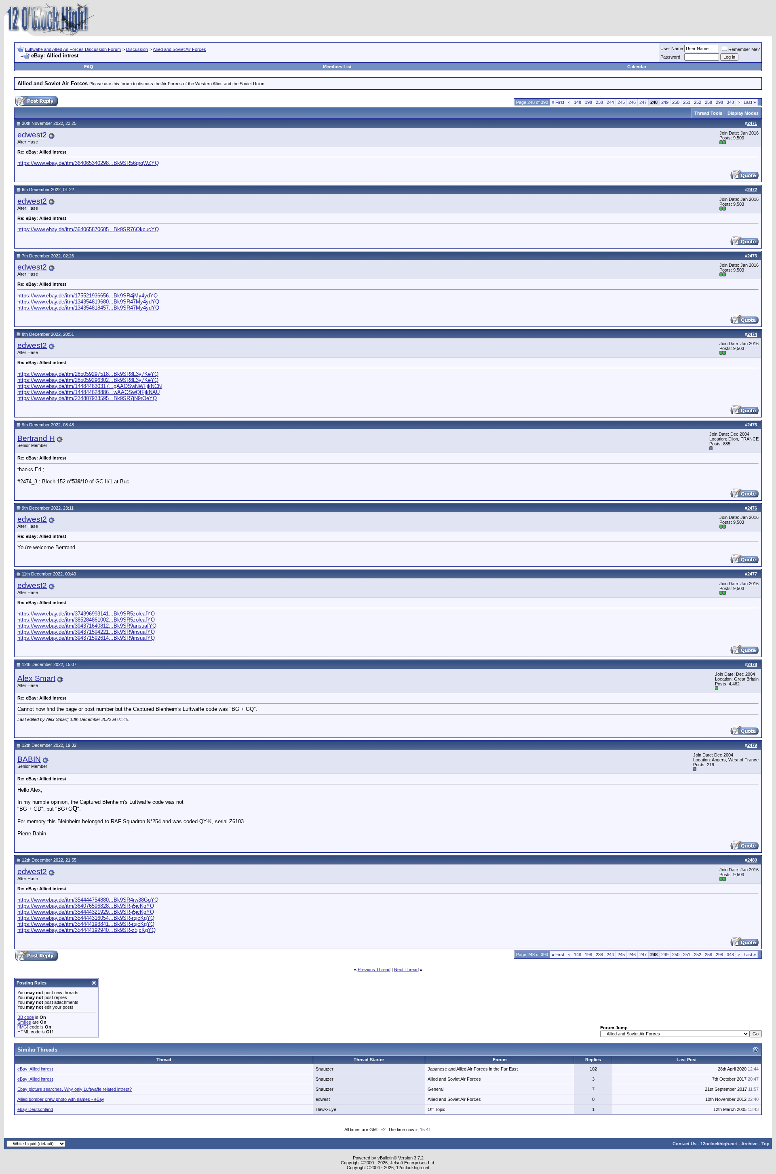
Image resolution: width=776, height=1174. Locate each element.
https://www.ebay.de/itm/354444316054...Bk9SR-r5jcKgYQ (85, 918)
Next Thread (406, 969)
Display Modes (743, 113)
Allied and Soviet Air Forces (179, 49)
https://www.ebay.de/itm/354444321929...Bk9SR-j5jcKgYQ (85, 912)
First (558, 102)
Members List (337, 66)
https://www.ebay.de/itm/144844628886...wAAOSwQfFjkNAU (88, 392)
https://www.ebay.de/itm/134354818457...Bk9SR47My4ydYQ (88, 308)
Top (765, 1143)
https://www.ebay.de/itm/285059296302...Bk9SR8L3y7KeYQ (87, 380)
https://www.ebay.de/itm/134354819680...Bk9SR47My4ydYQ (88, 302)
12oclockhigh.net (718, 1143)
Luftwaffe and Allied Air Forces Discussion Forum (73, 49)
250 (675, 102)
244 (610, 102)
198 (588, 102)
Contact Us (684, 1143)
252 (697, 102)
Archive (749, 1143)
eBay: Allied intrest (35, 1069)
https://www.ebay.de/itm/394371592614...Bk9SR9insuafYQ (86, 638)
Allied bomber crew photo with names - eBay (60, 1099)
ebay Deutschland (35, 1109)
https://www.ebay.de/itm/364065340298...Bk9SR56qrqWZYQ (88, 163)
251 (686, 102)
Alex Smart (36, 678)
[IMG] (22, 1026)
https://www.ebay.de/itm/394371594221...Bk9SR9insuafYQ (86, 632)
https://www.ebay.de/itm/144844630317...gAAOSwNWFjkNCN (89, 386)
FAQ (88, 66)
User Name (671, 48)
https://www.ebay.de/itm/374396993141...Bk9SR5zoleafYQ (86, 614)
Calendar (636, 66)
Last (750, 102)
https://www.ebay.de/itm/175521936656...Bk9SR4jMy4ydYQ (87, 296)
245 (621, 102)
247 (643, 102)
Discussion (137, 49)
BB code (25, 1017)
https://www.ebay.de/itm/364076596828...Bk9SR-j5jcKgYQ (85, 906)
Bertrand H (36, 438)
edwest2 (32, 135)
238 (599, 102)
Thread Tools (708, 113)
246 (632, 102)
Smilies (24, 1022)
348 (730, 102)
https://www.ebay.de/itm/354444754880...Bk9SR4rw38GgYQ (87, 900)
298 (719, 102)
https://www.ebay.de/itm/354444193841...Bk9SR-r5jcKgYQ (85, 924)
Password (670, 57)
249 (664, 102)
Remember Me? (744, 49)
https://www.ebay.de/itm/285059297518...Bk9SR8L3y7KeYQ (87, 374)
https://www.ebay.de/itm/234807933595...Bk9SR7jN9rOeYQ (87, 398)
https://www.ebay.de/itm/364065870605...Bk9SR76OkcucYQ (88, 229)
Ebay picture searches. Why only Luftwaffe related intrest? (74, 1089)
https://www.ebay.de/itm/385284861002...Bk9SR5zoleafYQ (86, 620)
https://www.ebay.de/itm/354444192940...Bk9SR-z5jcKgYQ (86, 930)
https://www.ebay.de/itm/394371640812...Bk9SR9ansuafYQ (86, 626)
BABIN (29, 759)
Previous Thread (374, 969)
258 (708, 102)
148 (577, 102)
